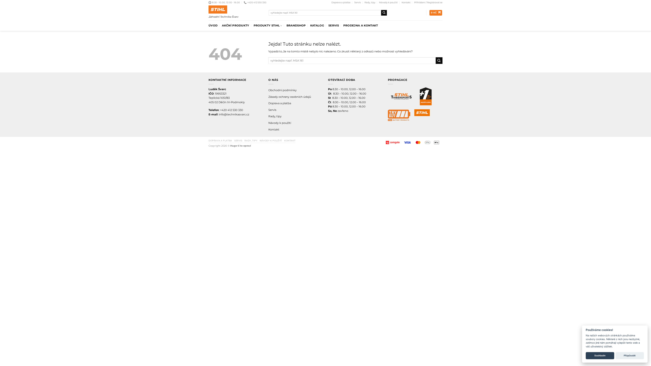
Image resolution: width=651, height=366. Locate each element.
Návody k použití (388, 2)
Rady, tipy (369, 2)
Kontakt (406, 2)
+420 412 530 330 (231, 110)
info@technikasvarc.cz (234, 114)
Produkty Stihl (267, 25)
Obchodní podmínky (282, 90)
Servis (357, 2)
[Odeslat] (384, 13)
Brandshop (296, 25)
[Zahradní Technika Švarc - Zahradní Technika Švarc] (218, 9)
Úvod (213, 25)
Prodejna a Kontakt (360, 25)
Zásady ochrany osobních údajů (289, 96)
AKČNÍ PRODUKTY (235, 25)
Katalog (317, 25)
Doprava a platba (340, 2)
